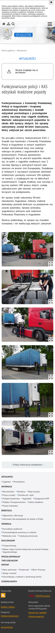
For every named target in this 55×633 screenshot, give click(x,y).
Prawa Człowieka (10, 506)
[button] (50, 24)
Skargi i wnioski (9, 573)
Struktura (21, 491)
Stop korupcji (34, 491)
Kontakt (5, 564)
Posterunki (24, 570)
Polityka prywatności (36, 616)
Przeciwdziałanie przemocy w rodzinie (19, 532)
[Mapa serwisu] (8, 24)
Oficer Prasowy (38, 570)
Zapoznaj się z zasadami (37, 612)
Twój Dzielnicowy (9, 560)
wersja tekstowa (7, 627)
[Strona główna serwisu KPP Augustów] (3, 24)
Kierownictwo (8, 491)
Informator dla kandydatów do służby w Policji (23, 519)
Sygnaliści (27, 498)
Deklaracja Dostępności (9, 615)
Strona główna (8, 50)
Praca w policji (9, 495)
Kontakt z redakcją (8, 606)
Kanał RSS (3, 595)
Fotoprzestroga (9, 545)
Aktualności (22, 50)
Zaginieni (7, 482)
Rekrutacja (6, 510)
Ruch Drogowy (8, 540)
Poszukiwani (19, 482)
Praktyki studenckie (11, 498)
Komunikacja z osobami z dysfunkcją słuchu (22, 577)
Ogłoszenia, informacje (13, 515)
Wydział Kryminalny (10, 556)
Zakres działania (35, 502)
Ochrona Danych (9, 581)
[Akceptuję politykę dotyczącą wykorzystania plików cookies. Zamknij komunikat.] (51, 2)
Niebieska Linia (9, 536)
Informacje (6, 486)
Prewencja (6, 523)
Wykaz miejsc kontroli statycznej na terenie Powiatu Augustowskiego (25, 550)
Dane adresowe (10, 570)
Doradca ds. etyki (26, 495)
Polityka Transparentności (14, 502)
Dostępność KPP (41, 498)
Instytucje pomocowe (28, 536)
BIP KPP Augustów (43, 595)
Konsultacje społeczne (12, 529)
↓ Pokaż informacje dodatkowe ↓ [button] (27, 465)
